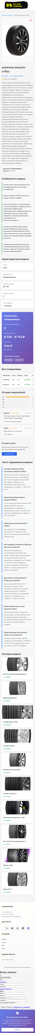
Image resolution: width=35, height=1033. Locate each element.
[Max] (28, 928)
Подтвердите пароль (8, 1002)
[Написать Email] (12, 928)
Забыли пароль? (5, 989)
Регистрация (7, 977)
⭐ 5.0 (9, 79)
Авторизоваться (9, 454)
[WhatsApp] (17, 928)
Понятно (17, 1029)
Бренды (4, 939)
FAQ (3, 945)
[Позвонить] (7, 928)
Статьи (4, 942)
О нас (3, 948)
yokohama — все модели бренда (12, 76)
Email (2, 984)
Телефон (3, 998)
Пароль (2, 986)
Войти (1, 991)
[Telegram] (23, 928)
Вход (1, 977)
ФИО (2, 993)
